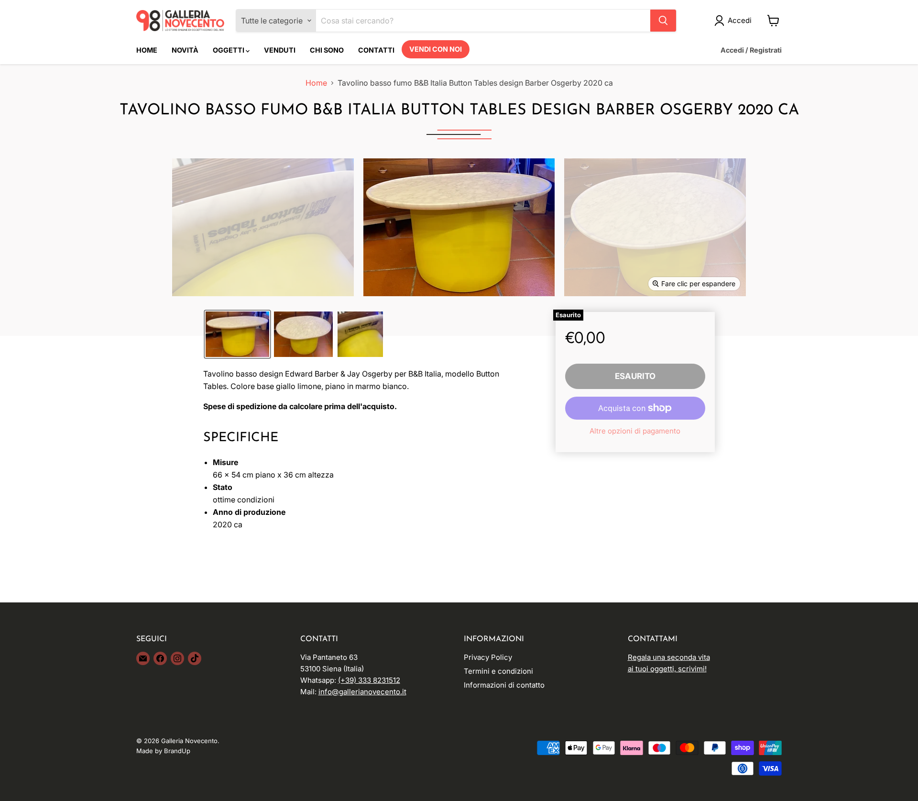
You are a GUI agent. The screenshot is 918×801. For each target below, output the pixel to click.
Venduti (279, 50)
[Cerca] (663, 21)
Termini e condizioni (498, 671)
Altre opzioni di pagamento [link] (635, 431)
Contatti (376, 50)
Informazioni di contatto (504, 685)
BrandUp (177, 751)
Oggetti (229, 50)
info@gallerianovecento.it (362, 691)
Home (146, 50)
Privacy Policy (488, 657)
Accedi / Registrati (751, 50)
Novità (185, 50)
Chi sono (327, 50)
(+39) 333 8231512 (369, 680)
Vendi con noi (435, 49)
